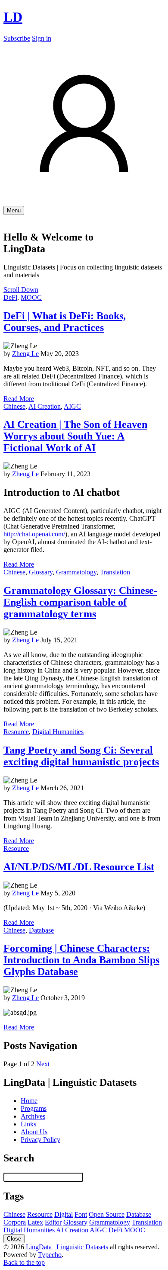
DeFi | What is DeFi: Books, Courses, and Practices (64, 321)
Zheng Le (25, 353)
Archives (33, 1116)
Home (29, 1100)
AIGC (72, 406)
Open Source (106, 1214)
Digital (63, 1214)
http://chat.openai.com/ (34, 534)
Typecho (50, 1254)
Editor (53, 1222)
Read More (18, 398)
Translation (115, 572)
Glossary (41, 572)
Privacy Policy (40, 1139)
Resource (16, 731)
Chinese (14, 406)
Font (81, 1214)
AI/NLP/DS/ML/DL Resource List (78, 866)
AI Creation (44, 406)
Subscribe (16, 38)
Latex (35, 1222)
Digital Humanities (58, 731)
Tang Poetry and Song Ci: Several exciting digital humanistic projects (81, 755)
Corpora (14, 1222)
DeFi (10, 297)
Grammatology (76, 572)
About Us (34, 1131)
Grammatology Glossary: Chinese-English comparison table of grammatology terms (80, 602)
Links (28, 1124)
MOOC (31, 297)
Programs (34, 1108)
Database (41, 930)
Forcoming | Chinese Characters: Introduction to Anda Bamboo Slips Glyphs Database (81, 960)
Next (43, 1064)
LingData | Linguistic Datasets (67, 1247)
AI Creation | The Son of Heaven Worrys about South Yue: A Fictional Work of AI (75, 436)
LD (12, 17)
